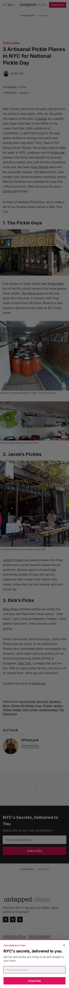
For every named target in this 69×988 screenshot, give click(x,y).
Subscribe (34, 980)
